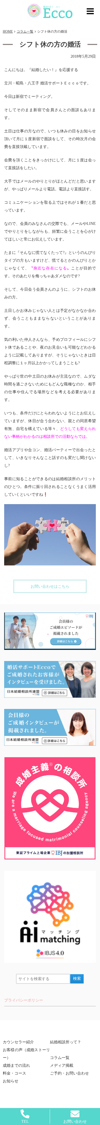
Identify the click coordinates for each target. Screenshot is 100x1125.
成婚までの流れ (16, 1065)
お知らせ (10, 1081)
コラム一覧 (59, 1058)
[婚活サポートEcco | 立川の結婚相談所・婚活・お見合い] (50, 11)
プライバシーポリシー (23, 1000)
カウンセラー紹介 (18, 1042)
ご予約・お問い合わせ (69, 1073)
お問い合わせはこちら (50, 586)
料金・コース (14, 1073)
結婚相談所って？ (65, 1042)
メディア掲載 (61, 1065)
